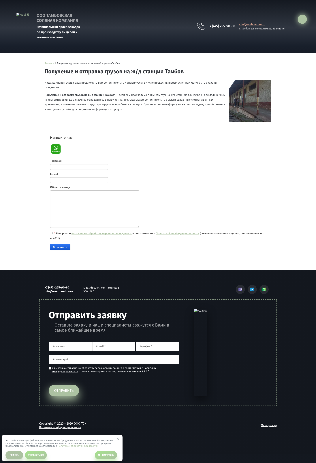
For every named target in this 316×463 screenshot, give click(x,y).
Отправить (60, 246)
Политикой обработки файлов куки (78, 446)
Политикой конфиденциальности (177, 233)
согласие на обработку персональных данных (102, 233)
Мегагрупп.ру (269, 425)
